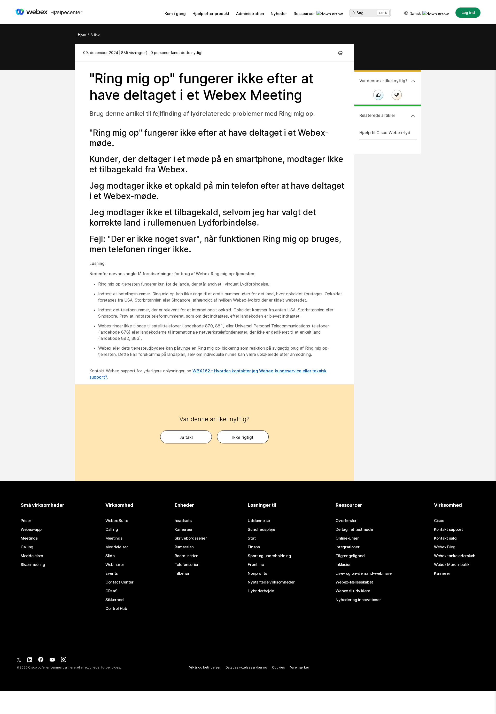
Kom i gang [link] (175, 13)
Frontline (256, 564)
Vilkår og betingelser (204, 667)
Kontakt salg (445, 538)
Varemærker (299, 667)
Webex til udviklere (353, 591)
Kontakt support (448, 529)
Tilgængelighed (350, 556)
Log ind (468, 12)
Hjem (82, 34)
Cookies (278, 667)
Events (111, 573)
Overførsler (346, 521)
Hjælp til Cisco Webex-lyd (384, 132)
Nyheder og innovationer (358, 600)
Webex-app (31, 529)
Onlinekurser (347, 538)
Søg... (361, 13)
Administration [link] (250, 13)
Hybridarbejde (261, 591)
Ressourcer (304, 13)
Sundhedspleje (261, 529)
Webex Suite (116, 521)
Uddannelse (259, 521)
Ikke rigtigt (242, 437)
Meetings (29, 538)
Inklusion (343, 564)
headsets (183, 521)
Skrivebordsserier (191, 538)
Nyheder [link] (279, 13)
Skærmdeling (33, 564)
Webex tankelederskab (454, 556)
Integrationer (347, 547)
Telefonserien (187, 564)
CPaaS (111, 591)
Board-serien (186, 556)
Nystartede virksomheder (271, 582)
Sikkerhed (114, 600)
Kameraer (184, 529)
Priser (26, 521)
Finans (254, 547)
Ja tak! (186, 437)
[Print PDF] (340, 52)
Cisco (439, 521)
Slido (110, 556)
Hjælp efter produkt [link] (210, 13)
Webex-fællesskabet (354, 582)
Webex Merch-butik (451, 564)
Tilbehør (182, 573)
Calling (27, 547)
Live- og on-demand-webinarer (364, 573)
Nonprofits (257, 573)
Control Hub (116, 608)
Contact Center (119, 582)
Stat (251, 538)
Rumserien (184, 547)
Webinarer (114, 564)
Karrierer (442, 573)
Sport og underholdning (269, 556)
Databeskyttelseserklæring (246, 667)
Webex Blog (444, 547)
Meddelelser (32, 556)
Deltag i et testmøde (354, 529)
